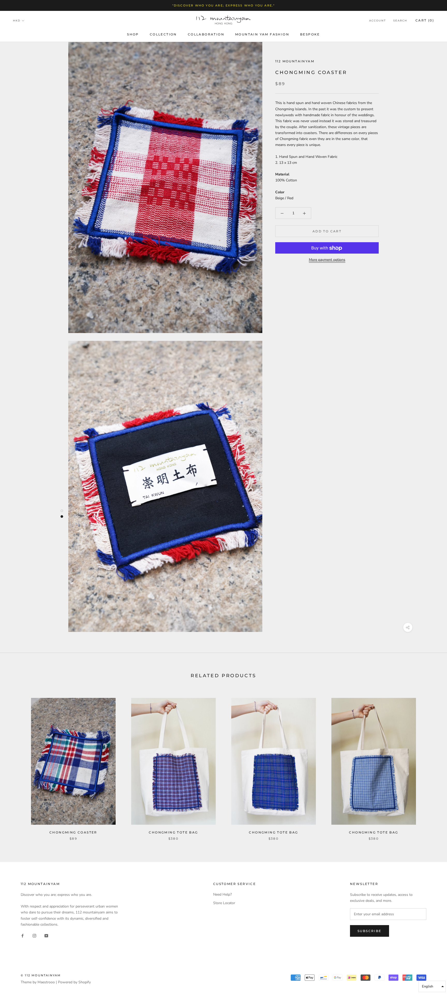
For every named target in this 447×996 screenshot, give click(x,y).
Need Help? (222, 894)
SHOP (133, 34)
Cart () (424, 21)
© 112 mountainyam (41, 975)
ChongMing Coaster (73, 832)
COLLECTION (163, 34)
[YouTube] (46, 936)
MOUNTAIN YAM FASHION (262, 34)
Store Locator (224, 903)
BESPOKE (310, 34)
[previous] (16, 764)
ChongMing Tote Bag (173, 832)
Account (377, 21)
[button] (432, 986)
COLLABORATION (206, 34)
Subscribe (369, 931)
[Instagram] (34, 936)
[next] (431, 764)
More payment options (327, 259)
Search (400, 21)
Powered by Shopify (74, 982)
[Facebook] (22, 936)
